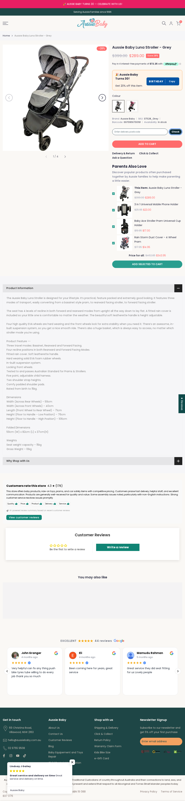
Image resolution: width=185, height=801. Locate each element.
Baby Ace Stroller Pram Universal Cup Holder (157, 223)
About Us (54, 728)
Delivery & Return (123, 153)
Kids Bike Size (102, 752)
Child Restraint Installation (64, 763)
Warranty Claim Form (107, 746)
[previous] (9, 97)
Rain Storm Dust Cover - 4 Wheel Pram (155, 239)
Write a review (118, 547)
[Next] (178, 671)
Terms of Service (171, 791)
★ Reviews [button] (182, 403)
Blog (51, 746)
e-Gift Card (101, 758)
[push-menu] (5, 23)
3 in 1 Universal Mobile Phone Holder (156, 204)
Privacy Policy (148, 791)
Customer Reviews (60, 740)
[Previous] (7, 671)
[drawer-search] (164, 23)
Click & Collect (148, 153)
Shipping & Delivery (106, 728)
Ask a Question (122, 158)
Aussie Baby (128, 118)
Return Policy (102, 740)
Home (6, 35)
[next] (102, 97)
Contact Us (55, 734)
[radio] (118, 106)
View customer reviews (24, 517)
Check (175, 131)
